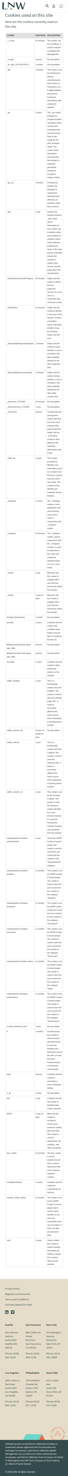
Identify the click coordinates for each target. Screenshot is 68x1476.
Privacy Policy (12, 1288)
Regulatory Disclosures (17, 1293)
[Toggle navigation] (61, 6)
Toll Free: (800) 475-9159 (18, 1304)
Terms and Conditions (17, 1299)
